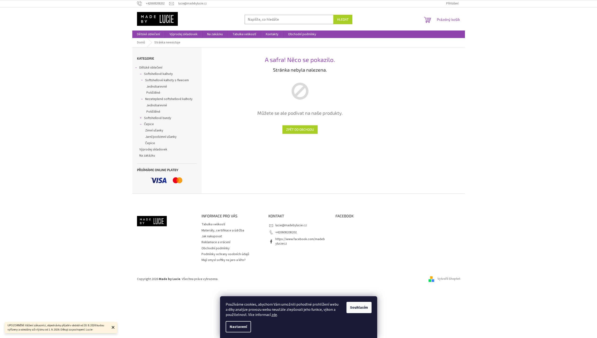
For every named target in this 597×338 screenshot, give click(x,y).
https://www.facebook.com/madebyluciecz (300, 241)
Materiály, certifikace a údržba (223, 230)
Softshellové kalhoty (158, 74)
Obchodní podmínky (216, 248)
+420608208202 (286, 232)
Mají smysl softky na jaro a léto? (224, 260)
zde (274, 314)
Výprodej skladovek (153, 149)
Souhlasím (359, 307)
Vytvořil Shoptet (448, 279)
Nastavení (238, 326)
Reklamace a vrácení (216, 242)
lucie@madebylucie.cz (291, 225)
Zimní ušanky (154, 130)
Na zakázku (147, 155)
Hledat (343, 19)
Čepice (149, 124)
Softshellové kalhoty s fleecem (167, 80)
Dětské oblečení (150, 67)
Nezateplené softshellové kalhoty (169, 99)
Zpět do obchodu (300, 129)
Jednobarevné (156, 86)
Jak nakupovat (212, 236)
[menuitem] (148, 34)
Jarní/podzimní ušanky (161, 136)
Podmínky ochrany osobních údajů (225, 254)
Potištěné (153, 92)
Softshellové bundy (157, 118)
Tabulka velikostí (213, 224)
